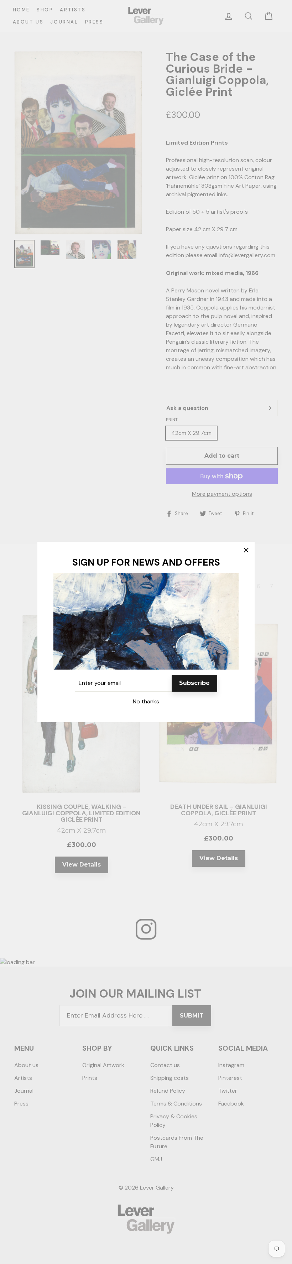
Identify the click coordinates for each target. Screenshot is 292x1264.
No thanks (146, 701)
